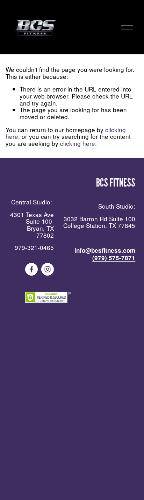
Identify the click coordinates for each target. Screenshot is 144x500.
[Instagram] (47, 269)
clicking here (77, 143)
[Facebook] (31, 269)
